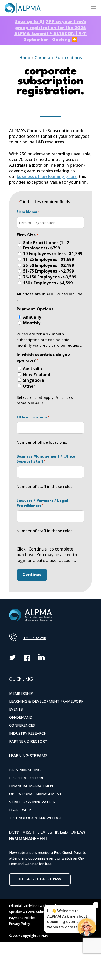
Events (16, 709)
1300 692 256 (34, 637)
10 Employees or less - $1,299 (52, 253)
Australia (32, 368)
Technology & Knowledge (35, 817)
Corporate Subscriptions (58, 58)
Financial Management (32, 785)
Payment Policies (22, 917)
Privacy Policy (19, 923)
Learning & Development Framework (46, 701)
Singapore (33, 380)
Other (29, 386)
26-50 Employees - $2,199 (48, 265)
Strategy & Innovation (32, 801)
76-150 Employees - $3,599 (49, 277)
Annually (32, 317)
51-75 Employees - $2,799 (48, 271)
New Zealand (36, 374)
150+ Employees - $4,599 (48, 282)
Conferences (22, 725)
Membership (21, 693)
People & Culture (26, 777)
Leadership (20, 809)
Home (25, 58)
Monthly (31, 322)
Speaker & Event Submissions (32, 911)
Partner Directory (28, 741)
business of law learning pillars (47, 176)
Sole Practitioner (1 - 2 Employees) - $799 (46, 245)
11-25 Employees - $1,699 (48, 259)
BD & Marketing (25, 769)
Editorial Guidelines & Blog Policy (34, 905)
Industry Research (27, 733)
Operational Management (35, 793)
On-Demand (20, 717)
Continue (32, 575)
